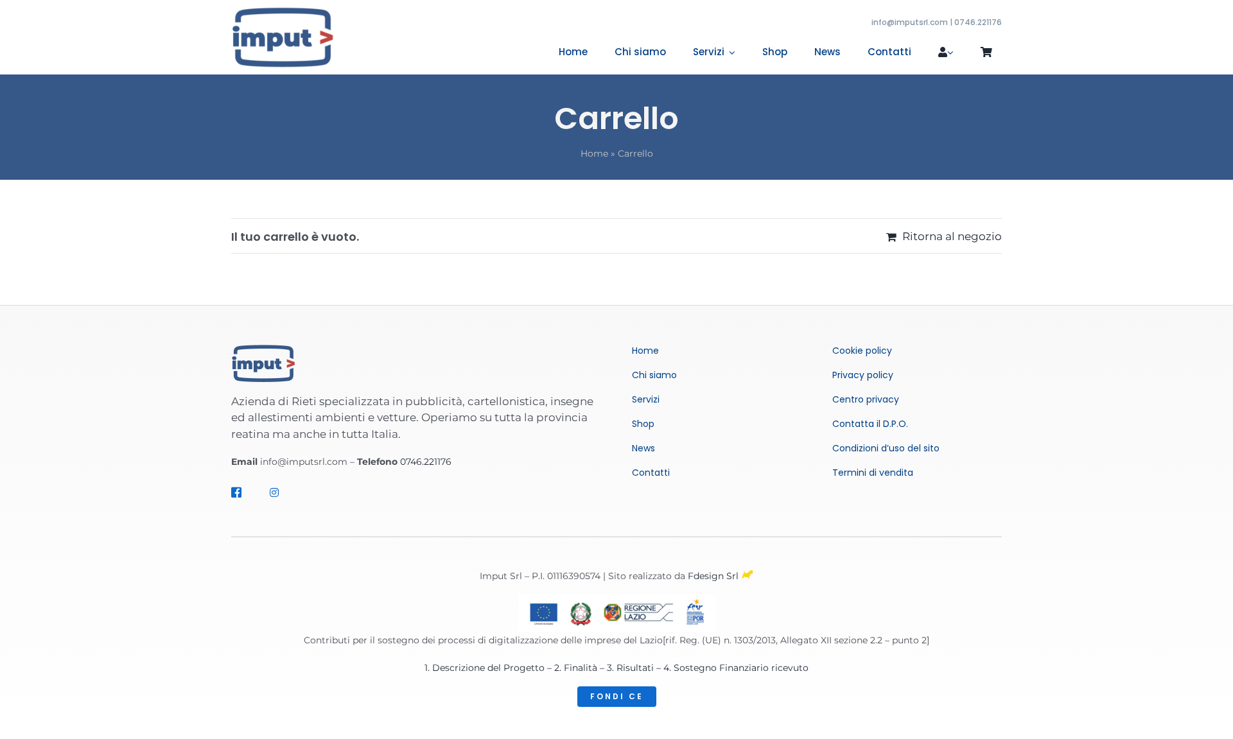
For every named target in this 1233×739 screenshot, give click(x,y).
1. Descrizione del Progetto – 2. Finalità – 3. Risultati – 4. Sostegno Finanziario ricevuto (616, 668)
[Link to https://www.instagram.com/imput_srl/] (279, 492)
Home (594, 153)
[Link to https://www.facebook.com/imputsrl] (240, 492)
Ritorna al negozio (952, 236)
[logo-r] (282, 11)
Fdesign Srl (713, 576)
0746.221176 (425, 461)
